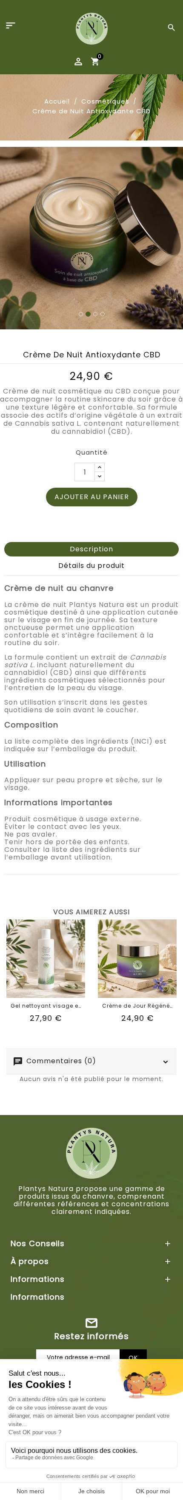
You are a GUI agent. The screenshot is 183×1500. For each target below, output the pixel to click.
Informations (38, 1114)
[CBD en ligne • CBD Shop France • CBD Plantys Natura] (92, 28)
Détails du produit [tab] (91, 383)
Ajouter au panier (91, 314)
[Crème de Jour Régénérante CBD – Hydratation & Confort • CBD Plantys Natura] (137, 776)
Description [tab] (91, 366)
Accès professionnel (91, 1251)
